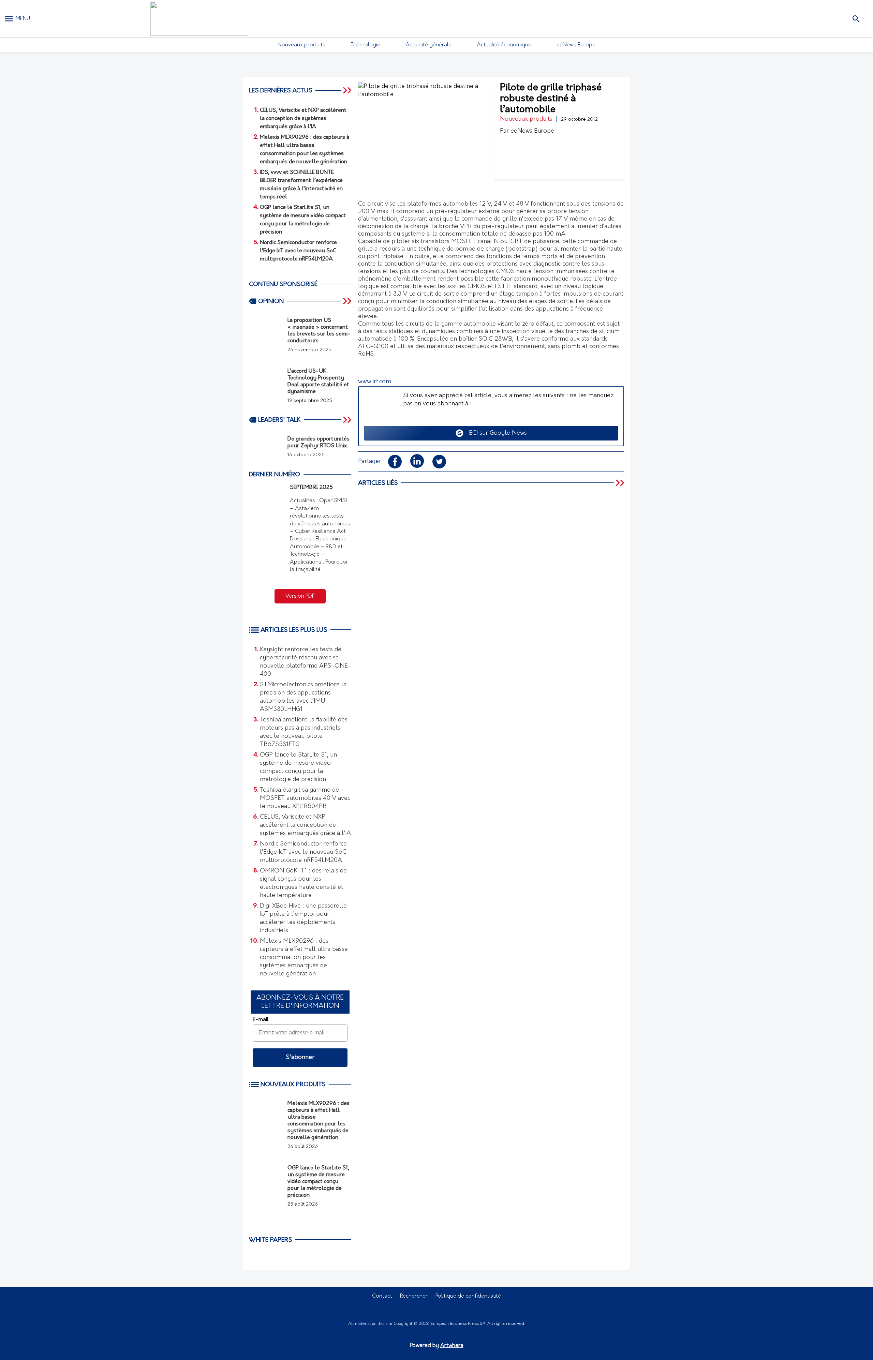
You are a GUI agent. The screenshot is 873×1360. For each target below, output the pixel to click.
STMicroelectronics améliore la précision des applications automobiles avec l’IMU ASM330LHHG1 (303, 697)
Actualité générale (428, 45)
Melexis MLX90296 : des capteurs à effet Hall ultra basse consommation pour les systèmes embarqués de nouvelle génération (304, 957)
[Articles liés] (620, 482)
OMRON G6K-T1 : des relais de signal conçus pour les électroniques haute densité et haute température (303, 883)
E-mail (260, 1019)
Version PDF (300, 596)
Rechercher (414, 1296)
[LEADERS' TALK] (348, 419)
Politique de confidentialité (468, 1296)
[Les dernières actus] (348, 90)
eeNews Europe (576, 45)
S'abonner (300, 1058)
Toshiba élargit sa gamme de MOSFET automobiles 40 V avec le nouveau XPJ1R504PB (305, 798)
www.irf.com (374, 382)
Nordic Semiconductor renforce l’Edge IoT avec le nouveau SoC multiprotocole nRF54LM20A (303, 852)
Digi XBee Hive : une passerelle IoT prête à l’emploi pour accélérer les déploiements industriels (303, 918)
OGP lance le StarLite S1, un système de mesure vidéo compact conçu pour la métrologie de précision (298, 767)
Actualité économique (504, 45)
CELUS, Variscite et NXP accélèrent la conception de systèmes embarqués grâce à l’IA (305, 825)
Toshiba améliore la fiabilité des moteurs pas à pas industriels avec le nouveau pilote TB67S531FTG (303, 732)
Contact (382, 1296)
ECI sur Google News (495, 433)
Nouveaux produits (301, 45)
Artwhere (451, 1345)
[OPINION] (348, 301)
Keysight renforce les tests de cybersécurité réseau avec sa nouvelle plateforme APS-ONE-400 (305, 662)
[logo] (199, 19)
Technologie (365, 45)
